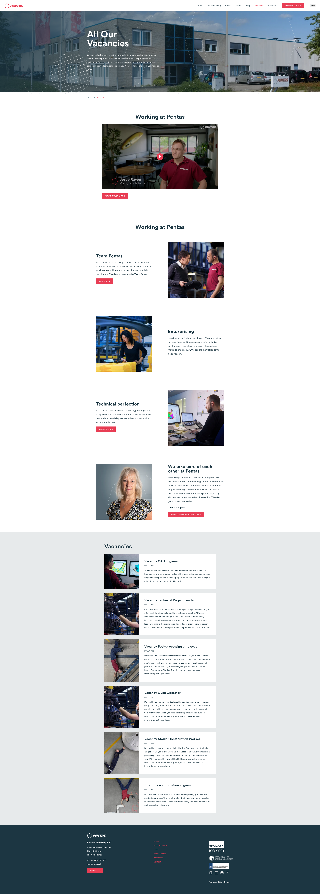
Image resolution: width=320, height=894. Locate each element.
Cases (228, 5)
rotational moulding (134, 55)
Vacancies (259, 5)
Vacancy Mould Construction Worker (172, 739)
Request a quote (293, 6)
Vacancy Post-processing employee (170, 646)
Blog (248, 5)
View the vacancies (114, 196)
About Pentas (160, 853)
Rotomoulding (214, 5)
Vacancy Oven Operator (162, 692)
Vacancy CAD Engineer (161, 561)
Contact (272, 5)
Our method (105, 429)
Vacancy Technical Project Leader (169, 600)
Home (200, 5)
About (238, 5)
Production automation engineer (168, 785)
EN (313, 6)
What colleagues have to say (185, 515)
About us (103, 281)
